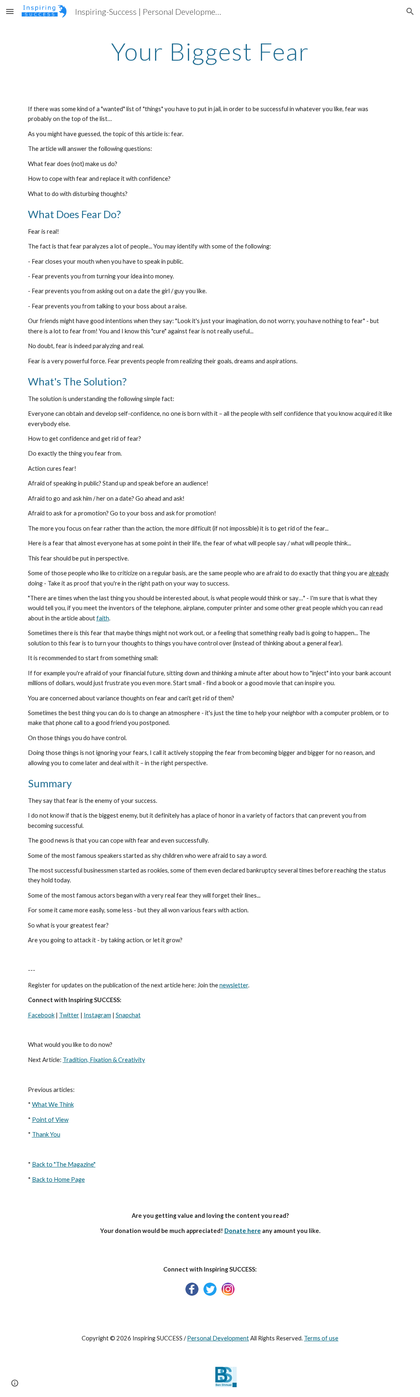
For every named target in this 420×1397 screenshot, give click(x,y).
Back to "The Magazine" (64, 1164)
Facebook (41, 1015)
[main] (210, 51)
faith (102, 618)
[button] (10, 11)
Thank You (46, 1134)
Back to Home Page (58, 1179)
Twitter (69, 1015)
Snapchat (128, 1015)
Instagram (97, 1015)
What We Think (53, 1104)
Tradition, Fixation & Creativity (104, 1059)
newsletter (233, 985)
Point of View (50, 1119)
